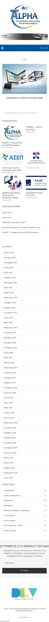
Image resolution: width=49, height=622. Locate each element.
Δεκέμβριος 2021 (10, 303)
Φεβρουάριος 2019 (11, 423)
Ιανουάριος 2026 (10, 258)
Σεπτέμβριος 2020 (10, 348)
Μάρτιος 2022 (9, 293)
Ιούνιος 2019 (8, 403)
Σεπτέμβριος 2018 (10, 448)
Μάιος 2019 (8, 408)
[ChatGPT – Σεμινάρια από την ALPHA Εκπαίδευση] (12, 133)
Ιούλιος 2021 (8, 318)
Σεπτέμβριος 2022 (10, 283)
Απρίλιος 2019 (9, 413)
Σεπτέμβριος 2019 (10, 388)
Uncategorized (25, 490)
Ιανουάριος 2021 (10, 333)
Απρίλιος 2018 (9, 468)
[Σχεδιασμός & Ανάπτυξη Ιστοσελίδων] (24, 79)
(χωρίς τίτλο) (6, 212)
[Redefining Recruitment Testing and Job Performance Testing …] (12, 183)
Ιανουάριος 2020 (10, 373)
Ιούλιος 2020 (8, 353)
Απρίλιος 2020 (9, 363)
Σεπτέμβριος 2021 (10, 313)
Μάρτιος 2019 (9, 418)
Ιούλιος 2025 (8, 268)
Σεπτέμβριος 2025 (10, 262)
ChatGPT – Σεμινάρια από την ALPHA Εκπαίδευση (12, 144)
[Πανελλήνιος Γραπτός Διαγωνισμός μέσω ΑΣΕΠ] (12, 158)
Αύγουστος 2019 (10, 393)
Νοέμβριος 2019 (10, 383)
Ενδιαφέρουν (25, 505)
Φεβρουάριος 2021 (11, 328)
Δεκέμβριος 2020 (10, 338)
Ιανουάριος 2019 (10, 428)
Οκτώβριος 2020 (10, 343)
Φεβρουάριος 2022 (11, 297)
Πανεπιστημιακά (25, 520)
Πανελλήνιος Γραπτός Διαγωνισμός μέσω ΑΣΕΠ (12, 169)
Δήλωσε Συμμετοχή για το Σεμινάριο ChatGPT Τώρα (21, 227)
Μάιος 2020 (8, 358)
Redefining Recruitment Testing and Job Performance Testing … (11, 195)
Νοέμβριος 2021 (10, 308)
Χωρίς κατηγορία (25, 530)
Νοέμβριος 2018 (10, 438)
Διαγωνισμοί (25, 500)
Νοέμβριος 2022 (10, 278)
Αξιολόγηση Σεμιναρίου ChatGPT (14, 222)
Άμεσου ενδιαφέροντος (25, 495)
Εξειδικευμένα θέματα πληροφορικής (25, 510)
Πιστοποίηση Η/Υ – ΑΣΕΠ (25, 525)
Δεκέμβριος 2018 (10, 433)
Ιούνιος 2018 (8, 463)
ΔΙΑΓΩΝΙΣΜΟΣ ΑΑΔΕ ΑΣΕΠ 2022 (34, 194)
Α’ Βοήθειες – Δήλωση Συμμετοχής (34, 128)
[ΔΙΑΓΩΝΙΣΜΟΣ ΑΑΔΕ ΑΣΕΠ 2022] (36, 183)
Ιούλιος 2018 (8, 458)
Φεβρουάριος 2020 (11, 368)
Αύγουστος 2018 (10, 453)
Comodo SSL (5, 621)
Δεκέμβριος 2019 (10, 378)
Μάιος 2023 (8, 272)
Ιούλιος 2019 (8, 398)
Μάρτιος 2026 (9, 252)
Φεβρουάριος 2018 (11, 473)
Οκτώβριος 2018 (10, 443)
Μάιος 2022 (8, 287)
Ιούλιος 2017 (8, 478)
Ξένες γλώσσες (25, 515)
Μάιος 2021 (8, 323)
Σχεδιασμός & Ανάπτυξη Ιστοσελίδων (24, 98)
